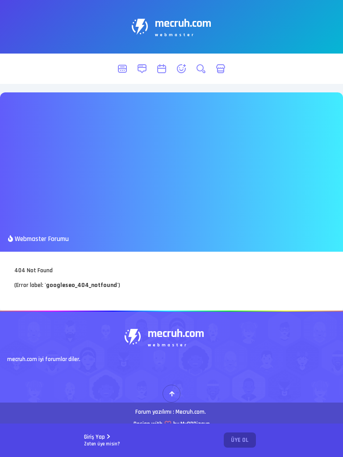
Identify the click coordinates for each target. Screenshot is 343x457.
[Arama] (201, 68)
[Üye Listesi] (181, 68)
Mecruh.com (190, 411)
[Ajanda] (162, 68)
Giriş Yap (102, 440)
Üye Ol (240, 440)
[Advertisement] (171, 167)
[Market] (220, 68)
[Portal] (142, 68)
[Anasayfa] (122, 68)
